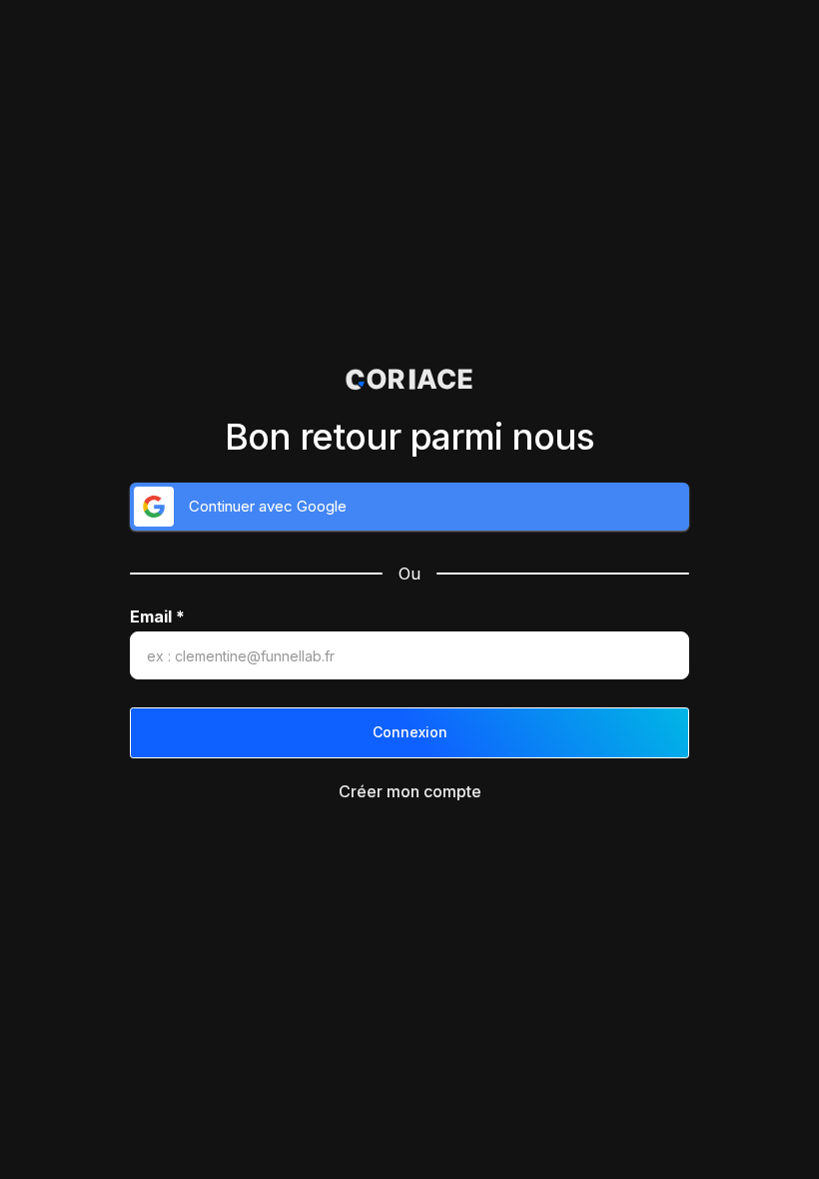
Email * (157, 616)
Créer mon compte (410, 791)
